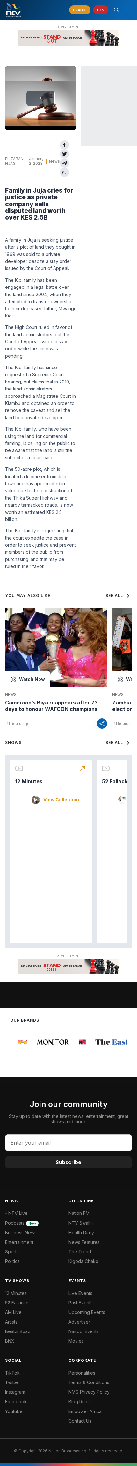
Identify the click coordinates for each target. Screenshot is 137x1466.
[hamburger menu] (128, 10)
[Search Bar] (116, 10)
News (54, 161)
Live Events (80, 1293)
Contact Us (79, 1421)
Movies (76, 1341)
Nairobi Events (83, 1331)
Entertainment (19, 1242)
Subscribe (68, 1162)
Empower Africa (85, 1411)
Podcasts (20, 1223)
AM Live (13, 1312)
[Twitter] (64, 154)
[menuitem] (100, 1331)
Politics (12, 1261)
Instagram (15, 1392)
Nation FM (79, 1213)
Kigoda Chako (83, 1261)
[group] (20, 1042)
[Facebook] (64, 145)
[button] (125, 10)
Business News (21, 1232)
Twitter (12, 1382)
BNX (9, 1341)
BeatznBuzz (17, 1331)
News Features (84, 1242)
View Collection (61, 799)
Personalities (81, 1372)
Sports (12, 1251)
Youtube (14, 1411)
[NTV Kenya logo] (13, 10)
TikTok (12, 1372)
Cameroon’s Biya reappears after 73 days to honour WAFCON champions (51, 705)
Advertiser (79, 1321)
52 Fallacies (117, 781)
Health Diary (81, 1232)
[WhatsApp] (64, 172)
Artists (11, 1321)
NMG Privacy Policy (89, 1392)
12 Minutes (28, 781)
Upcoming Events (86, 1312)
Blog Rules (79, 1401)
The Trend (79, 1251)
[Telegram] (64, 163)
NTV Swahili (81, 1223)
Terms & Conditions (88, 1382)
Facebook (16, 1401)
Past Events (80, 1302)
